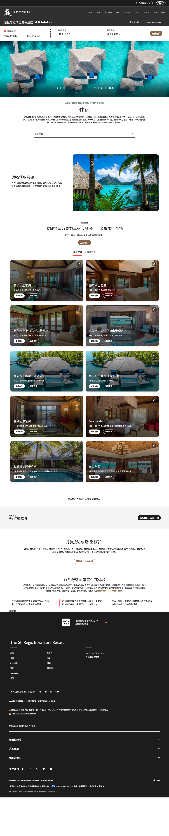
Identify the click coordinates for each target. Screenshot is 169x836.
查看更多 (33, 295)
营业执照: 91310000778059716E (94, 710)
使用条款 (22, 786)
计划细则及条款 (33, 786)
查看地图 (135, 22)
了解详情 (38, 133)
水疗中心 (128, 12)
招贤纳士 (13, 786)
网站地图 (93, 786)
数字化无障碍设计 (80, 786)
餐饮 (118, 12)
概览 (90, 12)
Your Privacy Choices (63, 786)
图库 (163, 12)
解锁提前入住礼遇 (84, 561)
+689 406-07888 (154, 22)
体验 (137, 12)
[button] (144, 3)
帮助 (100, 786)
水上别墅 (108, 12)
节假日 (146, 12)
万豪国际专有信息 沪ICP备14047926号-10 (26, 710)
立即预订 (84, 242)
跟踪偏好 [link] (50, 667)
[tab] (77, 251)
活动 (155, 12)
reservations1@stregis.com (109, 590)
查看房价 (19, 295)
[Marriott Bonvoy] (159, 3)
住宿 (98, 12)
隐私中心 (45, 786)
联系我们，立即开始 (149, 517)
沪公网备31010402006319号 (24, 713)
